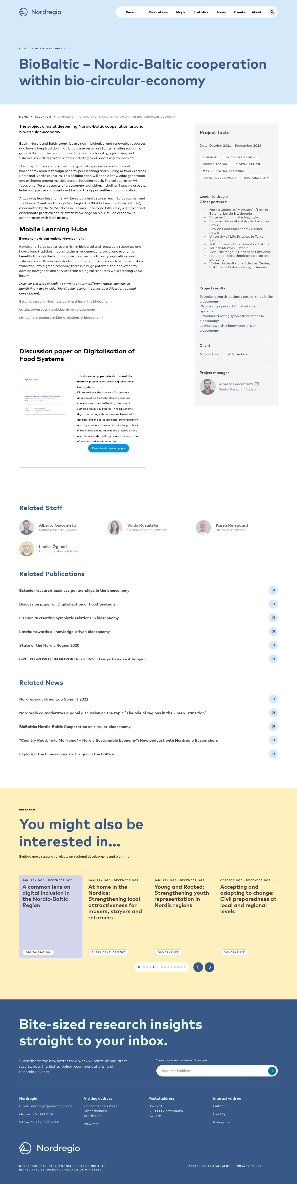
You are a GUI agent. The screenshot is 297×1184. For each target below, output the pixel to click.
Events (239, 12)
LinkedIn (219, 1106)
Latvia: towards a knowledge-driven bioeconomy (57, 309)
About (256, 12)
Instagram (221, 1122)
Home (23, 116)
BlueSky (219, 1114)
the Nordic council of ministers (73, 1169)
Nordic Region (215, 164)
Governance (168, 952)
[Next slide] (209, 967)
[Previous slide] (198, 967)
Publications (158, 12)
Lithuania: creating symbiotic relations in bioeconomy (61, 317)
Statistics (200, 12)
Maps (180, 12)
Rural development (219, 177)
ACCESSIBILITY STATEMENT (209, 1165)
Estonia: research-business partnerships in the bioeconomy (65, 301)
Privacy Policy (249, 1165)
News (221, 12)
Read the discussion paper (108, 448)
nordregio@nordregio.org (51, 1106)
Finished (210, 157)
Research (133, 12)
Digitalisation (248, 164)
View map (91, 1124)
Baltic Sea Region (240, 157)
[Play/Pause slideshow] (139, 967)
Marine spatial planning (224, 170)
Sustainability (256, 177)
